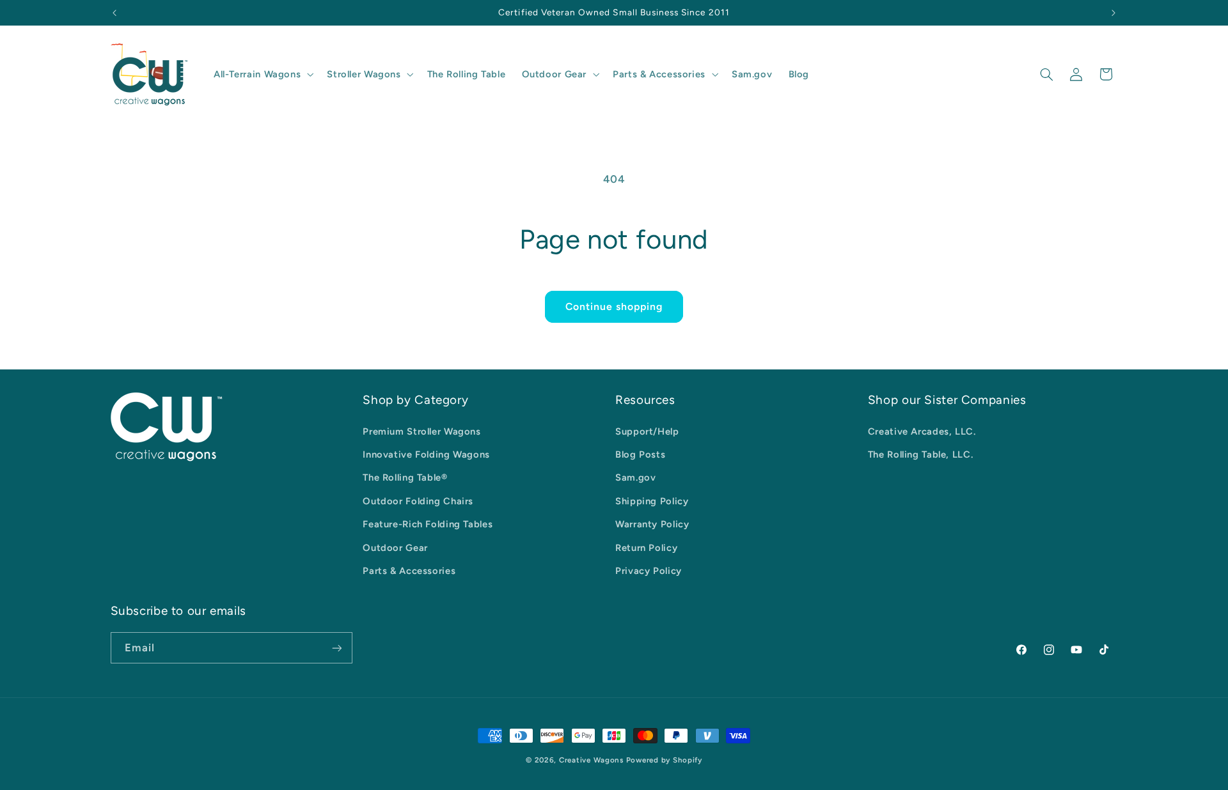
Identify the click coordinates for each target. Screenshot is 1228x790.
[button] (262, 74)
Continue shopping (614, 306)
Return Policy (646, 548)
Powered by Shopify (664, 759)
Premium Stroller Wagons (422, 431)
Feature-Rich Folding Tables (427, 524)
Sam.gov (635, 477)
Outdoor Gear (395, 548)
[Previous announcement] (114, 13)
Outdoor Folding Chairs (418, 501)
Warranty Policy (652, 524)
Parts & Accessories (409, 571)
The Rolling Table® (405, 477)
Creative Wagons (591, 759)
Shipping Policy (651, 501)
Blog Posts (640, 454)
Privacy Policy (648, 571)
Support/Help (647, 431)
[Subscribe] (336, 647)
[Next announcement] (1113, 13)
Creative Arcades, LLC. (922, 431)
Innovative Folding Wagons (426, 454)
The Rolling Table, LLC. (920, 454)
